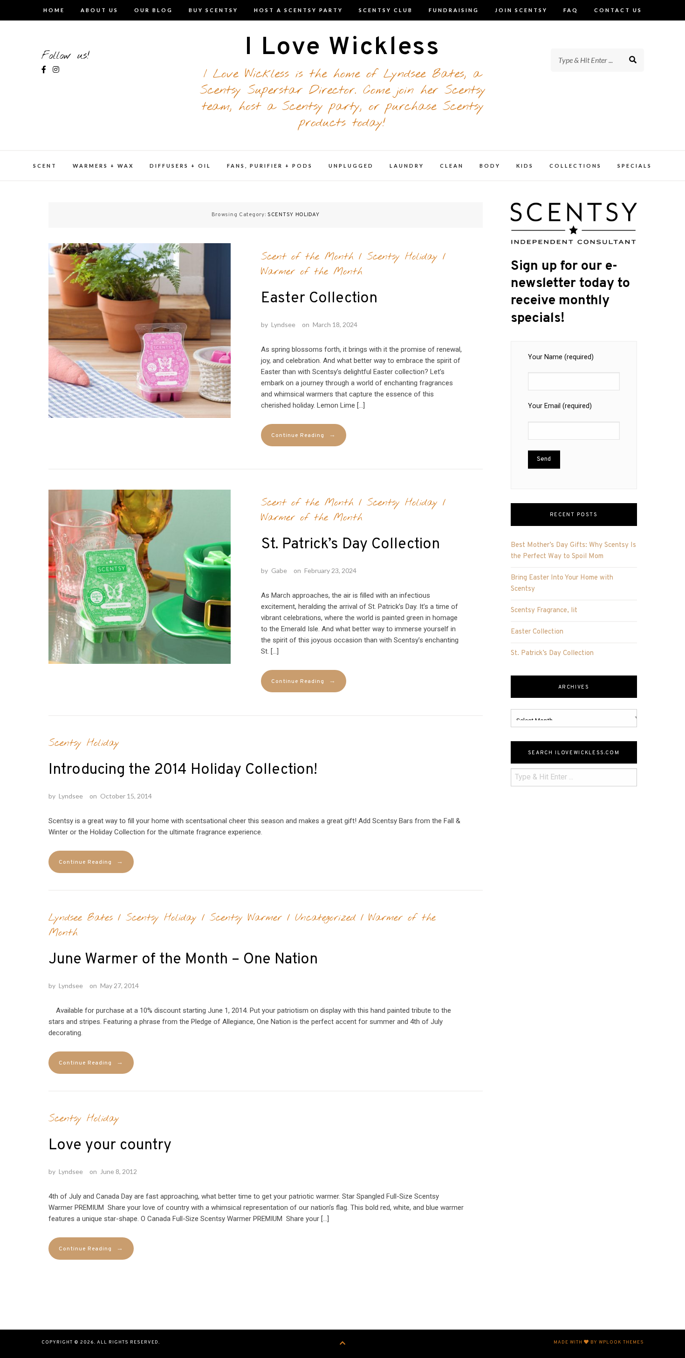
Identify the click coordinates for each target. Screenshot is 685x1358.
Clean (452, 166)
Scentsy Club (386, 10)
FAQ (570, 10)
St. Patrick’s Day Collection (350, 544)
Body (490, 166)
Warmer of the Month (312, 271)
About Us (99, 10)
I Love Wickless (342, 48)
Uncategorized (325, 917)
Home (54, 10)
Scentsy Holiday (402, 256)
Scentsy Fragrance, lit (544, 610)
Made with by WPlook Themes (599, 1342)
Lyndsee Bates (80, 917)
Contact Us (618, 10)
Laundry (407, 166)
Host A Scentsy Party (298, 10)
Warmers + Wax (103, 166)
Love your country (109, 1145)
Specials (634, 166)
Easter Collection (319, 298)
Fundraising (454, 10)
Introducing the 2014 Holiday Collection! (182, 770)
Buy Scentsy (213, 10)
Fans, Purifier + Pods (270, 166)
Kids (525, 166)
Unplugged (351, 166)
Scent (45, 166)
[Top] (343, 1344)
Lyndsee (283, 324)
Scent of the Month (307, 256)
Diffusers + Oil (180, 166)
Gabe (279, 570)
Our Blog (153, 10)
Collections (575, 166)
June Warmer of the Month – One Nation (183, 959)
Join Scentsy (521, 10)
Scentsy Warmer (246, 917)
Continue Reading (303, 435)
